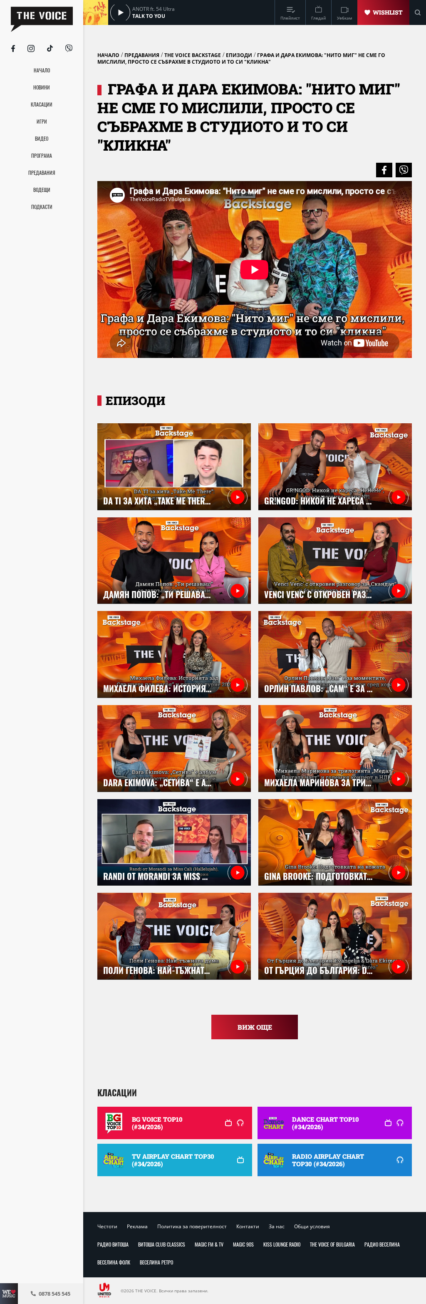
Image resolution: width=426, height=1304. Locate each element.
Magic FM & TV (209, 1244)
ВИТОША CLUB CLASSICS (161, 1244)
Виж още (255, 1027)
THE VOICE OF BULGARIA (332, 1244)
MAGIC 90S (243, 1244)
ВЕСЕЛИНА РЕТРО (156, 1262)
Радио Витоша (113, 1244)
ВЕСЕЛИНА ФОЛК (113, 1262)
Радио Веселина (382, 1244)
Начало (108, 55)
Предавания (141, 55)
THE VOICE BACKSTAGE (192, 55)
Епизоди (239, 55)
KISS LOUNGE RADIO (281, 1244)
